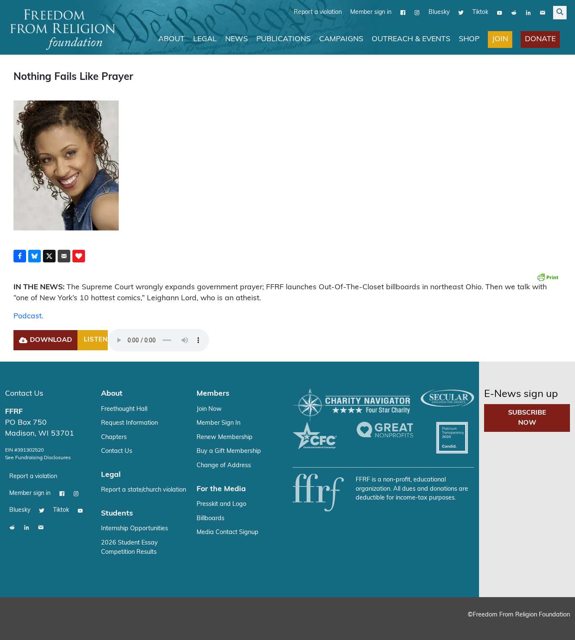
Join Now (209, 407)
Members (213, 391)
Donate (540, 39)
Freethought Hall (124, 407)
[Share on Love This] (78, 256)
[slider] (158, 339)
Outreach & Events (411, 39)
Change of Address (224, 463)
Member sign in (370, 12)
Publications (283, 39)
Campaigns (341, 39)
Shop (469, 39)
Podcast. (28, 316)
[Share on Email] (64, 256)
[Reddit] (514, 12)
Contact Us (24, 391)
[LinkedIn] (528, 12)
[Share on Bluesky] (34, 256)
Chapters (114, 435)
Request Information (129, 421)
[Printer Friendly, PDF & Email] (548, 277)
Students (117, 511)
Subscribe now (527, 415)
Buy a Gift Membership (229, 449)
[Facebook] (403, 12)
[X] (461, 12)
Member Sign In (218, 421)
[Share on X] (49, 256)
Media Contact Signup (227, 530)
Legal (205, 39)
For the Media (221, 486)
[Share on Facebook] (19, 256)
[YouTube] (499, 12)
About (171, 39)
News (236, 39)
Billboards (210, 516)
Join (500, 39)
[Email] (542, 12)
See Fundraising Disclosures (38, 455)
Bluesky (439, 12)
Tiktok (480, 12)
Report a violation (318, 12)
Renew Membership (225, 435)
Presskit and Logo (221, 502)
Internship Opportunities (134, 526)
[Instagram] (417, 12)
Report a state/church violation (143, 487)
